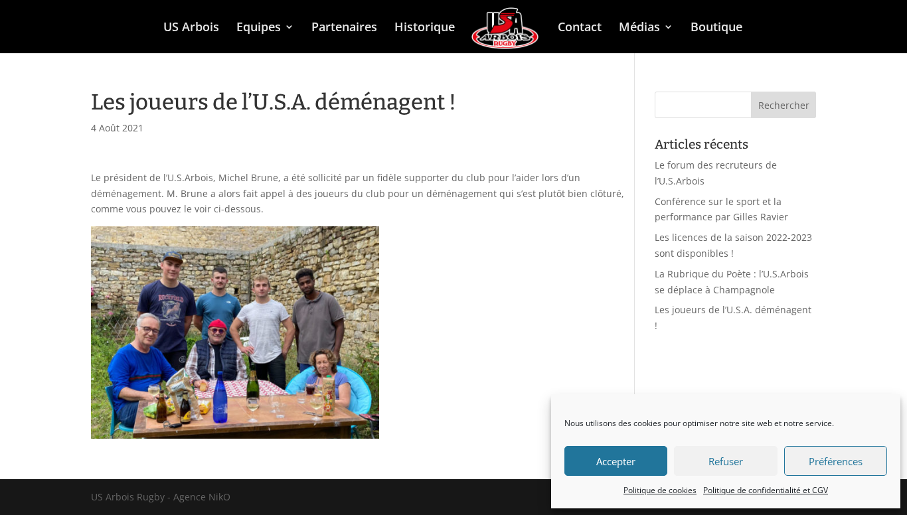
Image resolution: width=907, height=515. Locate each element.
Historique (424, 28)
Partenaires (344, 28)
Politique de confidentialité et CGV (765, 490)
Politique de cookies (660, 490)
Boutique (716, 28)
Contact (580, 28)
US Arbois (191, 28)
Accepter (615, 461)
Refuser (725, 461)
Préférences (836, 461)
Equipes (258, 28)
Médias (639, 28)
